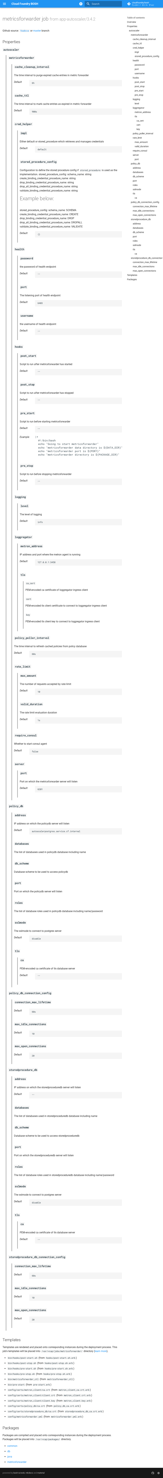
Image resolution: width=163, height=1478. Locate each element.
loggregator (138, 108)
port (137, 69)
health (136, 60)
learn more (101, 1351)
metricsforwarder (139, 35)
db (8, 1451)
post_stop (140, 86)
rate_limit (137, 138)
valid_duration (142, 146)
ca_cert (140, 120)
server (136, 155)
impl (137, 52)
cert (138, 125)
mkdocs (29, 1473)
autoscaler (134, 30)
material (41, 1473)
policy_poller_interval (143, 133)
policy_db (135, 163)
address (137, 168)
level (137, 103)
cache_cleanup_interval (144, 39)
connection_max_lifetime (145, 206)
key (138, 129)
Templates (132, 275)
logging (136, 99)
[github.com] (152, 1472)
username (140, 73)
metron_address (143, 112)
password (140, 65)
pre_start (139, 90)
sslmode (137, 189)
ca (136, 198)
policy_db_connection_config (145, 202)
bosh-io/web (19, 1473)
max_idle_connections (143, 210)
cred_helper (138, 48)
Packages (132, 279)
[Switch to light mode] (81, 4)
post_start (140, 82)
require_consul (140, 150)
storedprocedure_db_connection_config (145, 258)
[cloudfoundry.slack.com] (158, 1472)
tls (136, 116)
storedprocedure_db (141, 219)
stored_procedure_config (147, 56)
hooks (136, 77)
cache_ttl (137, 43)
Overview (131, 22)
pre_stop (139, 95)
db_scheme (138, 176)
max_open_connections (144, 215)
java (9, 1456)
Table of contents (136, 17)
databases (138, 172)
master (37, 30)
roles (135, 185)
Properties (132, 26)
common (12, 1445)
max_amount (141, 142)
